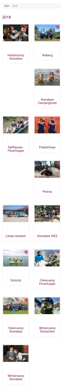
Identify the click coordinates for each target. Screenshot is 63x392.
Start (7, 5)
